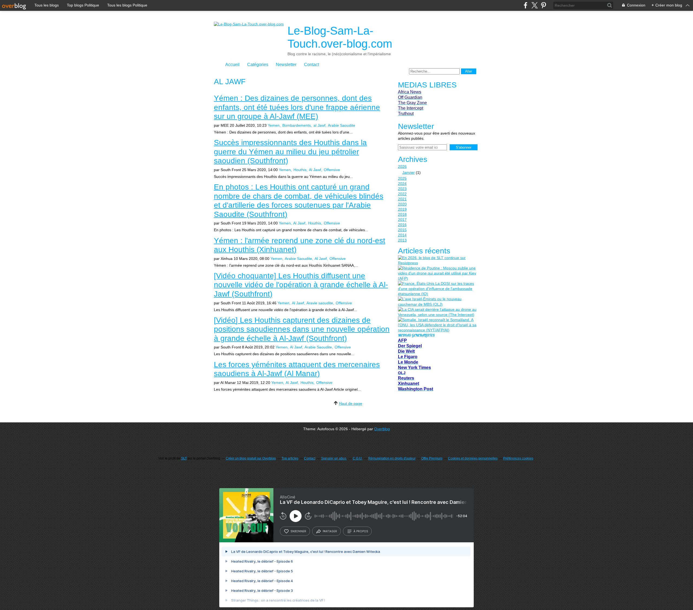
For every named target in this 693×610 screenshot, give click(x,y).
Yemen (274, 125)
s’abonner (298, 531)
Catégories (257, 64)
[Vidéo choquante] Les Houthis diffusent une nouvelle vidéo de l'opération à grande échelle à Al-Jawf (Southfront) (301, 285)
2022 (402, 194)
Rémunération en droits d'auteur (392, 458)
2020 (402, 204)
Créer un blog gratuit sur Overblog (251, 458)
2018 (402, 214)
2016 (402, 225)
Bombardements (296, 125)
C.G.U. (357, 458)
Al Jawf (315, 170)
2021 (402, 199)
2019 (402, 209)
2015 (402, 230)
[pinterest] (543, 5)
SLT (184, 458)
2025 (402, 178)
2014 (402, 235)
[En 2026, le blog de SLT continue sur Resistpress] (437, 260)
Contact (311, 64)
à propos (361, 531)
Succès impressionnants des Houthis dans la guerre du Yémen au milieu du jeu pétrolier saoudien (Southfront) (290, 151)
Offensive (332, 170)
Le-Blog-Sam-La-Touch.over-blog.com (339, 37)
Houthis (299, 170)
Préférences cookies (518, 458)
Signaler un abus (334, 458)
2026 (402, 166)
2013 (402, 240)
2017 (402, 219)
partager (330, 531)
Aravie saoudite (319, 303)
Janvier (408, 172)
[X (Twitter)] (534, 5)
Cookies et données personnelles (473, 458)
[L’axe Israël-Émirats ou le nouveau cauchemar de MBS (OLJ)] (437, 301)
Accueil (232, 64)
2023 (402, 189)
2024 (402, 183)
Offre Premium (431, 458)
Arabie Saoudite (341, 125)
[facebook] (525, 5)
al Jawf (319, 125)
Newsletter (286, 64)
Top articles (290, 458)
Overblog (382, 429)
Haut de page (350, 403)
